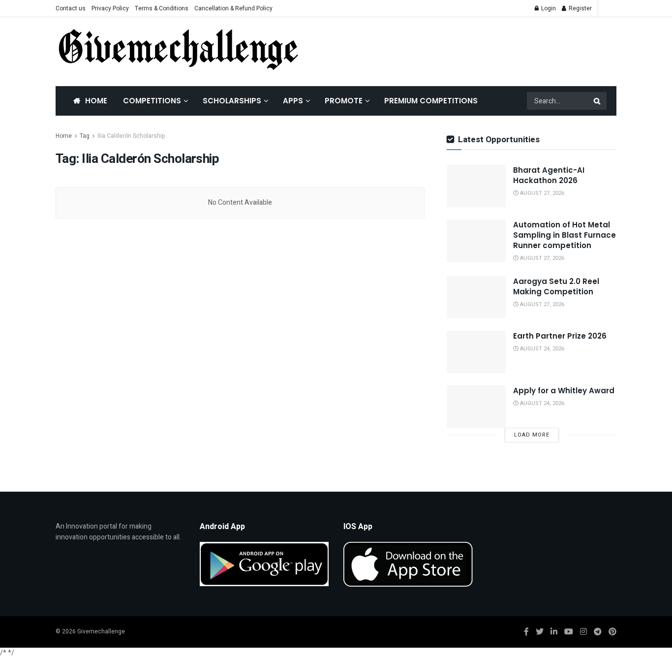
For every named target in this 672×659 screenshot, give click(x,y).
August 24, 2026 (541, 349)
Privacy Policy (110, 8)
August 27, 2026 (541, 193)
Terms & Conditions (161, 8)
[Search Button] (598, 101)
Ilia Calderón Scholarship (131, 135)
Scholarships (232, 100)
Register (579, 8)
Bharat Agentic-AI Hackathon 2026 (548, 175)
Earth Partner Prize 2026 (560, 336)
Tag (85, 135)
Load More (532, 435)
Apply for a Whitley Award (563, 390)
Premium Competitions (431, 100)
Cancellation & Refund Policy (233, 8)
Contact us (71, 8)
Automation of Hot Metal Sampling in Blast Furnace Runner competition (564, 235)
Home (96, 100)
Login (548, 8)
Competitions (152, 100)
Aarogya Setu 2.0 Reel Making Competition (556, 286)
